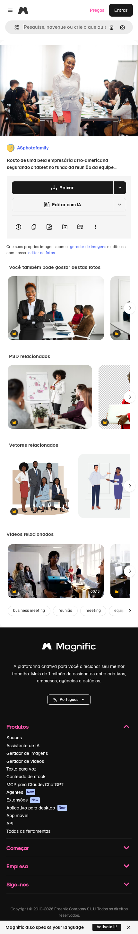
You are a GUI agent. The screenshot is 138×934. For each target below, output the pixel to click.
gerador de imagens (88, 246)
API (9, 823)
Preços (97, 10)
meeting (93, 610)
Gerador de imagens (27, 753)
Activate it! (107, 927)
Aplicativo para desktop (36, 808)
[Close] (129, 927)
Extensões (22, 800)
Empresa (17, 866)
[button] (69, 700)
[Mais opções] (95, 227)
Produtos (17, 726)
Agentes (20, 792)
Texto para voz (21, 769)
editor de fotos (41, 252)
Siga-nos (17, 884)
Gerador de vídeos (25, 761)
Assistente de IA (22, 745)
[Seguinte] (129, 308)
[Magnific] (69, 648)
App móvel (17, 815)
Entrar (121, 10)
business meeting (29, 610)
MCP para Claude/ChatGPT (35, 784)
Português (69, 699)
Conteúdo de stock (26, 776)
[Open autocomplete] (14, 27)
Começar (17, 848)
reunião (65, 610)
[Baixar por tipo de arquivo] (119, 187)
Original (41, 55)
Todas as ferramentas (28, 831)
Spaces (14, 737)
